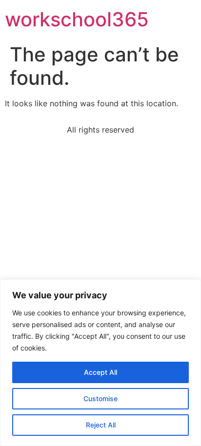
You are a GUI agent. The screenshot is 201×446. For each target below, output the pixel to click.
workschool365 (77, 19)
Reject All (101, 425)
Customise (100, 398)
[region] (100, 362)
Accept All (100, 372)
